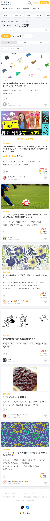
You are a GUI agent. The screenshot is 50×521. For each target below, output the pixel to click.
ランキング (9, 8)
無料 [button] (40, 42)
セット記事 (17, 36)
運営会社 (36, 497)
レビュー (36, 8)
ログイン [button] (36, 3)
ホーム (3, 21)
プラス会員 (6, 497)
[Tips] (6, 3)
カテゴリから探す (23, 8)
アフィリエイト (22, 493)
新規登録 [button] (44, 3)
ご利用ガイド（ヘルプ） (37, 493)
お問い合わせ (20, 500)
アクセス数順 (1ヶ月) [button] (12, 48)
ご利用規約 (27, 497)
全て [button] (9, 42)
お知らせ (44, 497)
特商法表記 (30, 500)
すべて (6, 15)
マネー (38, 15)
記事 (6, 36)
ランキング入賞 (26, 139)
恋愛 (28, 15)
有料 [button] (25, 42)
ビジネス (18, 15)
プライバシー (16, 497)
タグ (17, 21)
